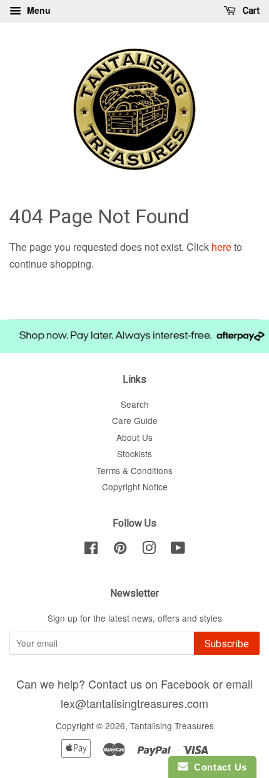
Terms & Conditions (134, 470)
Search (135, 404)
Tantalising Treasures (172, 725)
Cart (250, 11)
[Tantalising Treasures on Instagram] (149, 549)
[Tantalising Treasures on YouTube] (178, 549)
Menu (37, 10)
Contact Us (217, 767)
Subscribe (227, 644)
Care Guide (135, 420)
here (221, 247)
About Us (134, 437)
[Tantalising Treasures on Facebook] (91, 549)
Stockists (134, 453)
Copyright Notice (135, 486)
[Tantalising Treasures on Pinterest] (120, 549)
